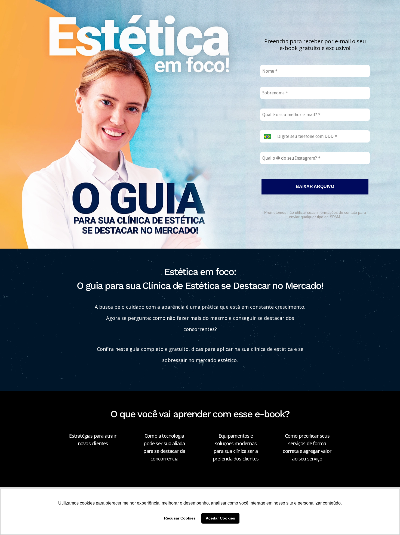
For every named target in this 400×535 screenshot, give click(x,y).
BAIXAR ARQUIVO (315, 186)
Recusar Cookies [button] (180, 518)
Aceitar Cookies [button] (220, 518)
